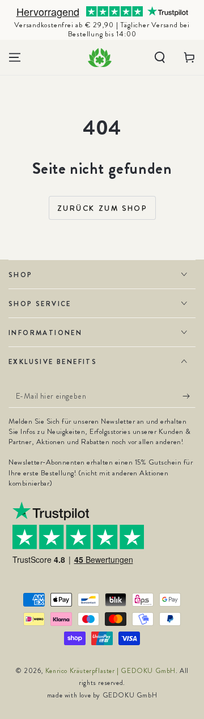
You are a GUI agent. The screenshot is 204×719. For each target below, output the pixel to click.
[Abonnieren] (189, 396)
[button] (160, 57)
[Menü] (14, 57)
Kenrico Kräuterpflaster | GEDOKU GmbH (110, 671)
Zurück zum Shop (102, 208)
